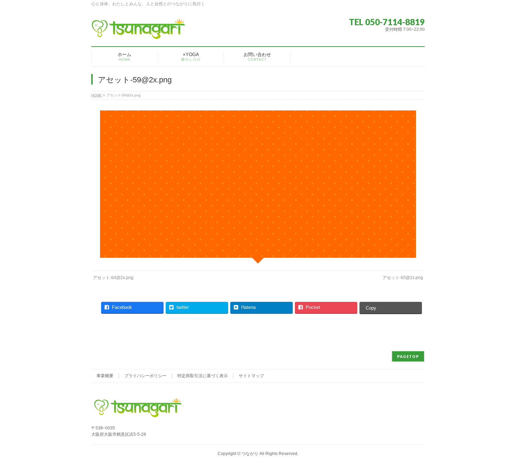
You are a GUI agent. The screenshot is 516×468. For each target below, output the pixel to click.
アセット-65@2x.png (403, 277)
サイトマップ (251, 375)
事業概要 (105, 375)
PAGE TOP (498, 447)
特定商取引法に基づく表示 (202, 375)
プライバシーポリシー (145, 375)
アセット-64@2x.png (113, 277)
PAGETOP (408, 356)
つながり (250, 453)
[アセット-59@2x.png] (258, 187)
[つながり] (138, 31)
